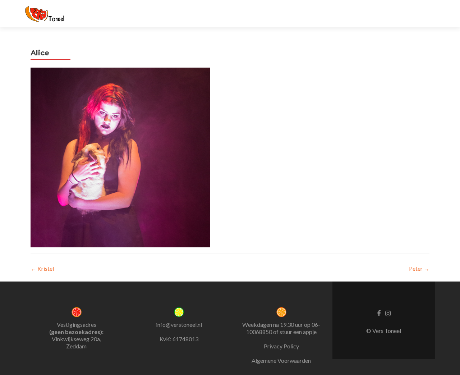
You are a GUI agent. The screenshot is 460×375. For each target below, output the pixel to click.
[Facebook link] (379, 313)
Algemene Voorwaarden (281, 360)
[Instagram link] (388, 313)
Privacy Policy (281, 346)
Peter (419, 268)
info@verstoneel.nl (179, 324)
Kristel (42, 268)
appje (310, 331)
